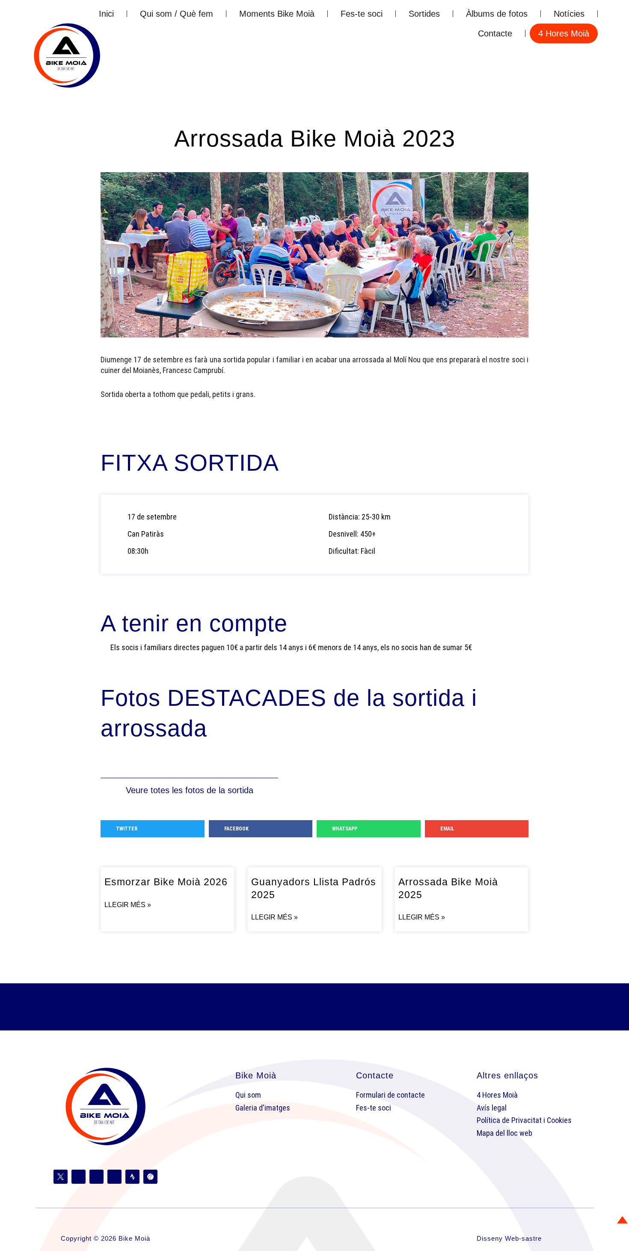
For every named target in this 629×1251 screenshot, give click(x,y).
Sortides (424, 13)
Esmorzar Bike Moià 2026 (166, 882)
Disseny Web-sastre (509, 1238)
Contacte (495, 33)
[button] (153, 828)
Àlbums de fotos (497, 13)
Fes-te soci (362, 13)
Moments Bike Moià (276, 13)
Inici (106, 13)
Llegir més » (127, 904)
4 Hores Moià (563, 33)
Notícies (569, 13)
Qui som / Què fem (176, 13)
